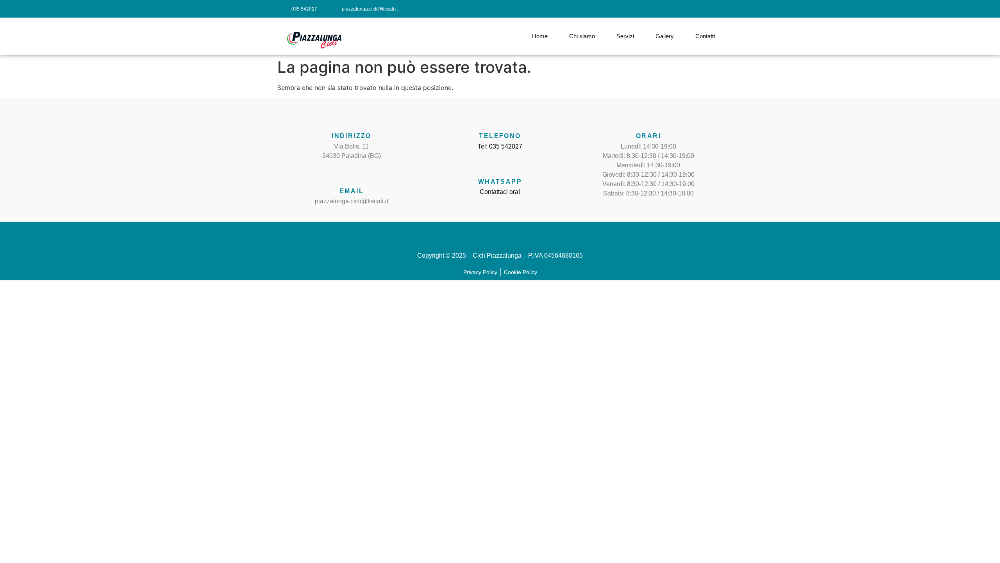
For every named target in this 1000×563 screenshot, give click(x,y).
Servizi (625, 36)
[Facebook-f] (679, 9)
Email (351, 191)
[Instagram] (696, 9)
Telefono (500, 136)
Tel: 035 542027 (500, 146)
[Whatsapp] (500, 165)
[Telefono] (500, 119)
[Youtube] (714, 9)
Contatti (705, 36)
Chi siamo (582, 36)
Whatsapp (500, 181)
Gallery (664, 36)
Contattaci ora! (500, 191)
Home (540, 36)
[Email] (351, 174)
